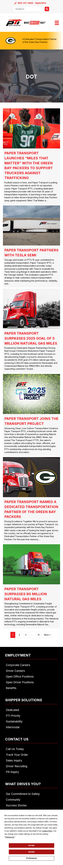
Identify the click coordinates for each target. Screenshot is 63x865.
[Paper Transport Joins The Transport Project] (31, 415)
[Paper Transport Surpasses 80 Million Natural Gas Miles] (31, 586)
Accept (31, 845)
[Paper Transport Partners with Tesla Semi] (31, 246)
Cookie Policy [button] (47, 831)
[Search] (47, 9)
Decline (31, 852)
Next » (47, 635)
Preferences (31, 858)
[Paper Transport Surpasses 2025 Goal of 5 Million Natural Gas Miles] (31, 331)
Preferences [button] (9, 837)
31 (39, 635)
